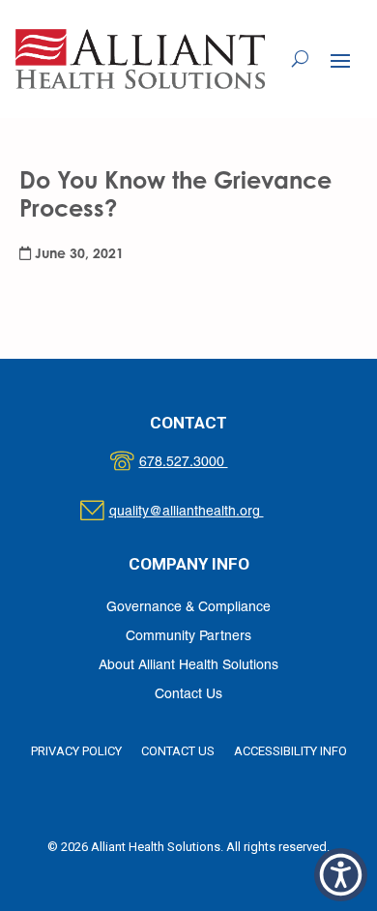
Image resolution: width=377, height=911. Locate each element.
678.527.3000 (203, 462)
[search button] (300, 59)
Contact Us (188, 695)
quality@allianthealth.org (203, 512)
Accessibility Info (290, 751)
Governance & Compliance (188, 608)
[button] (340, 59)
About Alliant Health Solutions (188, 666)
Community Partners (188, 637)
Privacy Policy (76, 751)
